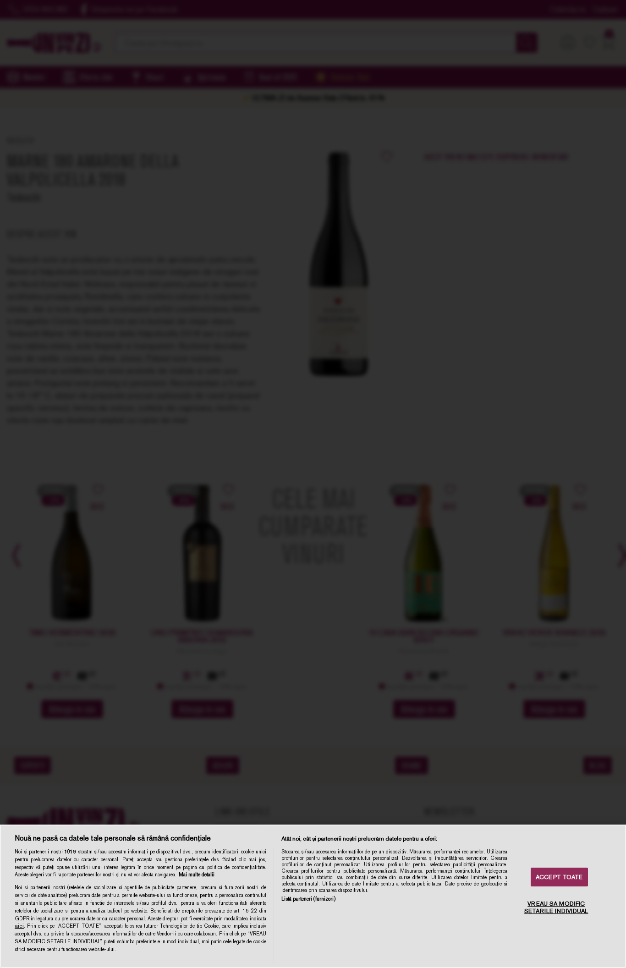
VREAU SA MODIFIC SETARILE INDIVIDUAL (556, 907)
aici (19, 926)
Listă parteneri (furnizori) (308, 899)
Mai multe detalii (196, 874)
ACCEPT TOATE (559, 877)
